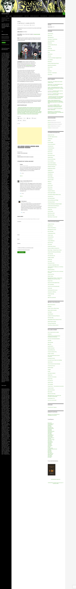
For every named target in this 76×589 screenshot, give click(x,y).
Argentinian (27, 146)
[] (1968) (6, 131)
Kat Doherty (50, 429)
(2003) (5, 178)
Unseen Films (50, 209)
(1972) (5, 180)
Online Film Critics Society (52, 376)
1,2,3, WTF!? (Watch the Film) (52, 136)
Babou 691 (49, 344)
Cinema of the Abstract (51, 144)
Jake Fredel (49, 433)
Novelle (49, 371)
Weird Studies (50, 391)
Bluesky (49, 120)
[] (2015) (6, 390)
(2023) (5, 429)
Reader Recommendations (52, 65)
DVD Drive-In (50, 151)
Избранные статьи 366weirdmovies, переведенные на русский (54, 415)
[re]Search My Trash (51, 134)
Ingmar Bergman (50, 313)
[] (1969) (5, 189)
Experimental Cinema (51, 155)
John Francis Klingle (51, 439)
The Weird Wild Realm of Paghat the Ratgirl (55, 203)
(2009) (4, 150)
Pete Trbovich (50, 452)
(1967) (6, 367)
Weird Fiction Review (51, 389)
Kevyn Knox (50, 440)
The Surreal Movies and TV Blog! (53, 200)
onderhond (49, 183)
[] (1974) (5, 401)
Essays (49, 52)
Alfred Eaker (50, 430)
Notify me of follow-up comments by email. (25, 247)
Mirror (5, 424)
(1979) (6, 322)
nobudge (49, 369)
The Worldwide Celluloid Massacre (53, 205)
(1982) (4, 170)
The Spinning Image (51, 293)
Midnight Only (50, 170)
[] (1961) (6, 224)
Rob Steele (49, 449)
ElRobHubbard (50, 111)
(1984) (5, 59)
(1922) (4, 263)
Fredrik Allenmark (51, 423)
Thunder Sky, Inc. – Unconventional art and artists (56, 386)
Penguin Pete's (50, 378)
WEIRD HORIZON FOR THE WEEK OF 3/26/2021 (25, 156)
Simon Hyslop (50, 436)
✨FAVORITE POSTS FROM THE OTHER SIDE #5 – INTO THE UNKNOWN (55, 97)
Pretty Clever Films (51, 274)
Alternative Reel (50, 342)
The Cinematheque (51, 284)
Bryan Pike (49, 446)
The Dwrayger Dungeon (51, 192)
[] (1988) (5, 64)
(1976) (4, 336)
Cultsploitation (50, 149)
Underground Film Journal (52, 207)
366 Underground (51, 37)
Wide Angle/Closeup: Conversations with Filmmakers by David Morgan (54, 396)
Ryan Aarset (50, 422)
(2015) (5, 169)
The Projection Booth (51, 198)
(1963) (6, 437)
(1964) (6, 221)
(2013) (6, 251)
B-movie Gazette (50, 142)
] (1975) (9, 424)
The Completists (50, 384)
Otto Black (49, 425)
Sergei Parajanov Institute (52, 321)
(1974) (5, 166)
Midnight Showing (51, 172)
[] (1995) (6, 109)
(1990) (4, 70)
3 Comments (33, 25)
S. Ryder (49, 447)
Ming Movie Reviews (51, 269)
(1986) (6, 219)
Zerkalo (7, 424)
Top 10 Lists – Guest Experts (52, 72)
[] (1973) (6, 214)
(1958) (8, 361)
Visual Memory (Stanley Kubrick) (53, 325)
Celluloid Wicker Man (51, 349)
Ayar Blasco (33, 146)
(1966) (5, 65)
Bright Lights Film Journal (52, 229)
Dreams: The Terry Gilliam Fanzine (53, 308)
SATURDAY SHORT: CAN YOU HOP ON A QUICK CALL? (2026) (55, 91)
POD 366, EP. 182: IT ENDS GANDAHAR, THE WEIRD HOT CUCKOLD (55, 88)
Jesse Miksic (50, 443)
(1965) (4, 277)
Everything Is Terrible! (51, 358)
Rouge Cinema (50, 280)
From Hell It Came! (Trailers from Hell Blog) (55, 360)
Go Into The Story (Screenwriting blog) (54, 363)
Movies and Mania (51, 177)
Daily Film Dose (50, 242)
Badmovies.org (50, 225)
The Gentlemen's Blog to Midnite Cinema (54, 194)
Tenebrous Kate (50, 382)
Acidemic (49, 140)
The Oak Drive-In (50, 196)
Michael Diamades (51, 428)
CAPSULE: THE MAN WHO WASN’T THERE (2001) (55, 109)
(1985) (5, 98)
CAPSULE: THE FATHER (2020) (22, 153)
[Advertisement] (29, 135)
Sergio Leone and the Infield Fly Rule (53, 282)
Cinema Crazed (50, 235)
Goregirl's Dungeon (51, 257)
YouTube (49, 127)
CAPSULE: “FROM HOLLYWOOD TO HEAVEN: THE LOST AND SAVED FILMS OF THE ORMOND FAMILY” (55, 105)
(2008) (5, 315)
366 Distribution (50, 33)
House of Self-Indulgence (52, 162)
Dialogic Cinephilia (51, 353)
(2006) (5, 304)
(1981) (6, 341)
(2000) (6, 239)
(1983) (5, 163)
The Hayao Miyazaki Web (52, 323)
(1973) (4, 145)
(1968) (5, 184)
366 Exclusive (50, 35)
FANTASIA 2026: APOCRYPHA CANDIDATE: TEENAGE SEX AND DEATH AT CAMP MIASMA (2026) (55, 102)
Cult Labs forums (50, 146)
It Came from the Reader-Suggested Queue (54, 57)
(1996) (4, 305)
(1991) (6, 75)
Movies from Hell (50, 179)
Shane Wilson (50, 456)
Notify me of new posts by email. (24, 249)
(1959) (6, 300)
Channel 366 (50, 48)
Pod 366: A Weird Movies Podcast (53, 63)
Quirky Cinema (50, 185)
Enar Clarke (50, 426)
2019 (18, 146)
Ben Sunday (49, 451)
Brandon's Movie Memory (52, 227)
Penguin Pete (50, 81)
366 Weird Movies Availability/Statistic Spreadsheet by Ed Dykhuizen (54, 336)
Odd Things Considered (51, 373)
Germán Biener (50, 424)
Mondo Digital (50, 175)
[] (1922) (5, 183)
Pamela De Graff (50, 427)
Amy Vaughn (50, 455)
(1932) (3, 361)
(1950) (7, 268)
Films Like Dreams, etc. (51, 255)
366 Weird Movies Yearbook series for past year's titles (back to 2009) (55, 483)
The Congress (5, 402)
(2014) (6, 207)
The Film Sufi (50, 288)
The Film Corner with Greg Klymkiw (53, 286)
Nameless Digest (50, 367)
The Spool (49, 295)
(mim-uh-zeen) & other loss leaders (53, 332)
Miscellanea (50, 61)
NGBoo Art (49, 181)
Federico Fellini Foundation (52, 310)
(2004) (4, 126)
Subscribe (3, 42)
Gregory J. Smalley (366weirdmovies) (26, 180)
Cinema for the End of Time (52, 351)
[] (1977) (7, 195)
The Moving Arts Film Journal (52, 290)
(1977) (4, 151)
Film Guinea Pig (50, 253)
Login (2, 31)
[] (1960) (6, 191)
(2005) (6, 313)
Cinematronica (50, 238)
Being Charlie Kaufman (51, 304)
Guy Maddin (50, 312)
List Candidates (50, 59)
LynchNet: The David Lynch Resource (54, 315)
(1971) (5, 111)
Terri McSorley (50, 441)
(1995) (5, 211)
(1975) (7, 198)
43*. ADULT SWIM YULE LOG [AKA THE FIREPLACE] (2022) (55, 98)
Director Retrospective (51, 50)
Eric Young (49, 457)
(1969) (7, 165)
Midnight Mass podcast (51, 168)
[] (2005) (7, 237)
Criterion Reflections (51, 240)
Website (18, 243)
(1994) (5, 185)
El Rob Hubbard (50, 435)
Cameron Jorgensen (51, 437)
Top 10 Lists (50, 70)
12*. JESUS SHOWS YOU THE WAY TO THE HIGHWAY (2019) (55, 85)
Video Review (50, 74)
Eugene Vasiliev (50, 454)
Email (18, 239)
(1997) (5, 100)
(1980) (6, 69)
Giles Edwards (27, 25)
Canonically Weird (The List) (52, 44)
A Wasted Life (50, 138)
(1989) (6, 117)
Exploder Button (50, 157)
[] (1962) (5, 157)
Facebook (49, 124)
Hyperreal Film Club (51, 263)
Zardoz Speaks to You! (51, 398)
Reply (22, 196)
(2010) (6, 89)
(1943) (6, 245)
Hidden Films (50, 259)
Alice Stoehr (50, 450)
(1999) (7, 343)
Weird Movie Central (51, 213)
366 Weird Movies (5, 13)
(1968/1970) (5, 272)
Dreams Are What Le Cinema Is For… (54, 248)
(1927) (4, 246)
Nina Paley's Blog (50, 317)
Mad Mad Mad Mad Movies (52, 164)
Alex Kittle (49, 340)
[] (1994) (5, 105)
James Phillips (50, 445)
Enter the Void (50, 153)
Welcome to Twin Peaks (51, 393)
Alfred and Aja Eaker (51, 431)
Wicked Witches (29, 65)
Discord (49, 122)
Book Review (50, 42)
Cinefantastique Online (51, 233)
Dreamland (49, 306)
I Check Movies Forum (51, 365)
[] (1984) (6, 226)
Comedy (37, 146)
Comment (19, 221)
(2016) (5, 438)
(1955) (5, 259)
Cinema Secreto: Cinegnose (52, 407)
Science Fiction (27, 147)
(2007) (6, 254)
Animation (22, 146)
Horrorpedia (50, 261)
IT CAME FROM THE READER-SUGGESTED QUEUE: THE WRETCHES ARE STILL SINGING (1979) (55, 112)
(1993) (4, 72)
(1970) (7, 103)
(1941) (6, 187)
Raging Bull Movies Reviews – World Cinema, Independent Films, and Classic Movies (55, 278)
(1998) (7, 276)
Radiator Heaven (50, 276)
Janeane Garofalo (37, 34)
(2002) (6, 99)
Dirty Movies (50, 244)
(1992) (5, 76)
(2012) (4, 90)
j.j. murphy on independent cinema (53, 264)
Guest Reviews (50, 54)
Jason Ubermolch (50, 453)
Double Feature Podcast (52, 246)
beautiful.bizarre (50, 346)
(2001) (4, 104)
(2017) (4, 252)
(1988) (5, 62)
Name (18, 234)
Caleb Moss (49, 444)
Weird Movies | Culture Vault (52, 216)
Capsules (19, 21)
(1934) (6, 241)
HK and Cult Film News (51, 159)
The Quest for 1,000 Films (52, 291)
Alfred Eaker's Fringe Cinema (52, 39)
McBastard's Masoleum (51, 166)
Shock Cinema (50, 187)
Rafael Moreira (50, 442)
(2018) (8, 417)
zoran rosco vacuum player (52, 400)
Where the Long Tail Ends (52, 297)
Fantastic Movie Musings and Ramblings (54, 251)
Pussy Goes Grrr (50, 380)
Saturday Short (50, 67)
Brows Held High (50, 231)
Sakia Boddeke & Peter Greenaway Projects (55, 319)
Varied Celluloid (50, 211)
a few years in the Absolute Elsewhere (54, 338)
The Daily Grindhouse (51, 190)
